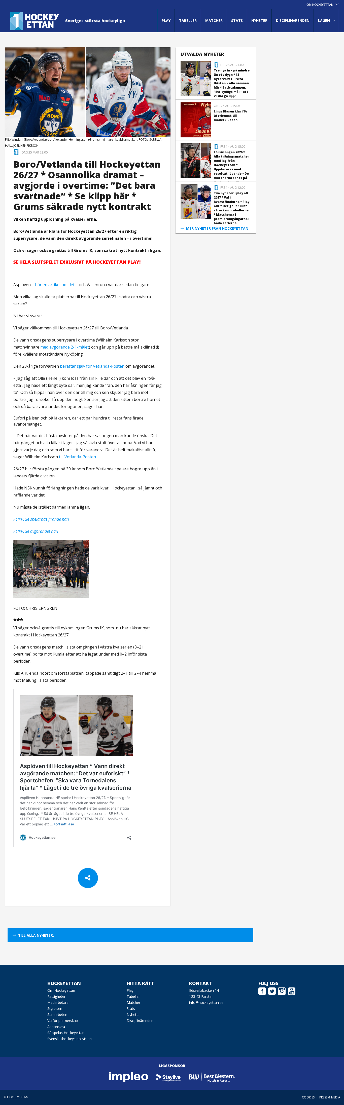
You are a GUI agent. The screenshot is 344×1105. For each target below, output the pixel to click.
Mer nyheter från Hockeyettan (217, 228)
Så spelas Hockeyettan (65, 1032)
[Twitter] (272, 990)
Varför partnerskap (62, 1020)
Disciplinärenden (292, 20)
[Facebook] (262, 990)
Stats (237, 20)
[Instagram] (282, 990)
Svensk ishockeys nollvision (69, 1038)
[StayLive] (168, 1077)
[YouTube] (291, 990)
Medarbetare (57, 1002)
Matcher (214, 20)
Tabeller (188, 20)
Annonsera (56, 1026)
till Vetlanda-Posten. (78, 457)
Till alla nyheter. (36, 935)
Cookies (308, 1097)
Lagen (324, 20)
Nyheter (259, 20)
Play (166, 20)
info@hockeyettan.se (206, 1002)
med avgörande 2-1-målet (64, 347)
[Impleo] (129, 1077)
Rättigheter (56, 996)
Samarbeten (57, 1014)
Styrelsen (54, 1008)
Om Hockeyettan (61, 990)
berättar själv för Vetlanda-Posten (92, 366)
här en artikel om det (55, 284)
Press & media (329, 1097)
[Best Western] (212, 1077)
